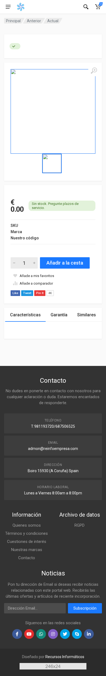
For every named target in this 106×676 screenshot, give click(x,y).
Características (25, 314)
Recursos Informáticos (64, 657)
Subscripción (84, 608)
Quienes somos (27, 525)
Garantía (59, 314)
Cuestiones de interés (26, 541)
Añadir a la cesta (64, 263)
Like (15, 293)
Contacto (26, 557)
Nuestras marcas (26, 549)
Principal (13, 21)
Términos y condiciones (26, 533)
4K (50, 293)
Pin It (39, 293)
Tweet (27, 293)
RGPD (79, 525)
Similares (86, 314)
